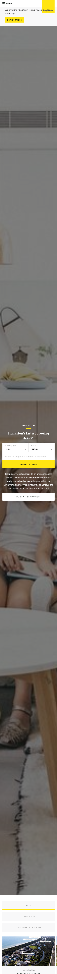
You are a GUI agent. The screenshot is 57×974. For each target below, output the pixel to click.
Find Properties (28, 464)
